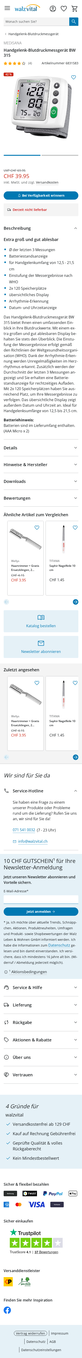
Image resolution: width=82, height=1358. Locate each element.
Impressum (59, 1333)
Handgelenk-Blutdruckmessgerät (33, 34)
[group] (41, 110)
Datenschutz (59, 945)
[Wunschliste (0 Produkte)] (63, 8)
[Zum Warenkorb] (74, 8)
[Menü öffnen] (7, 8)
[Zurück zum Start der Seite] (77, 1325)
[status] (35, 21)
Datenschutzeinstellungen (41, 1350)
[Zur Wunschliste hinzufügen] (73, 77)
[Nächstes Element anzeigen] (75, 602)
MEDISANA (13, 42)
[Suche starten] (73, 21)
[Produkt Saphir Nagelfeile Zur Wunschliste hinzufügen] (75, 528)
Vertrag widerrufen (30, 1333)
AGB (52, 1341)
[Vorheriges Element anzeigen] (6, 602)
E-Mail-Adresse (15, 891)
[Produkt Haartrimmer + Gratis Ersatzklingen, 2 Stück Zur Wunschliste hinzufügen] (37, 528)
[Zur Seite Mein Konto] (52, 8)
